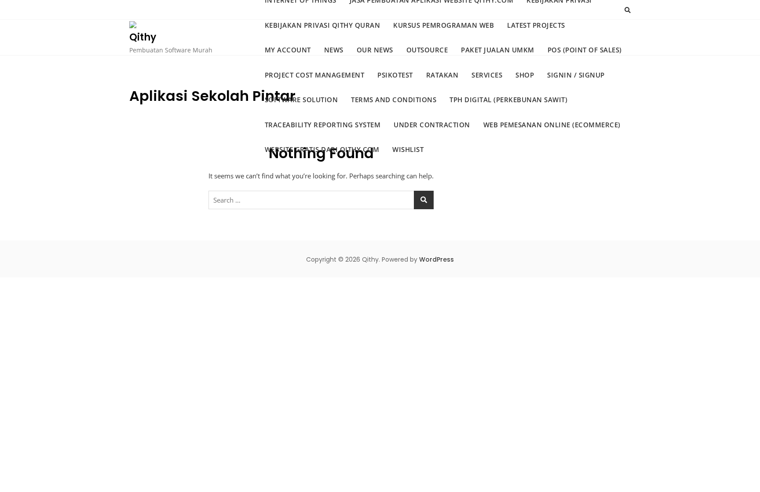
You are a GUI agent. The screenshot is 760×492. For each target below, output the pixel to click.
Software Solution (301, 99)
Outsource (427, 49)
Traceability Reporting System (323, 124)
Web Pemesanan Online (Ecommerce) (552, 124)
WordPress (436, 259)
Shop (524, 74)
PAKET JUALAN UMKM (497, 49)
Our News (375, 49)
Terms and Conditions (393, 99)
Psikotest (395, 74)
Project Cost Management (315, 74)
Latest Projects (536, 25)
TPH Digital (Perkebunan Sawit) (508, 99)
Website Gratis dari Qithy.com (322, 149)
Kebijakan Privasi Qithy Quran (322, 25)
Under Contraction (432, 124)
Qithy (142, 37)
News (333, 49)
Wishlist (408, 149)
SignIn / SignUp (576, 74)
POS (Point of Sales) (585, 49)
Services (486, 74)
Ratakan (442, 74)
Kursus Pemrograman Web (443, 25)
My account (288, 49)
